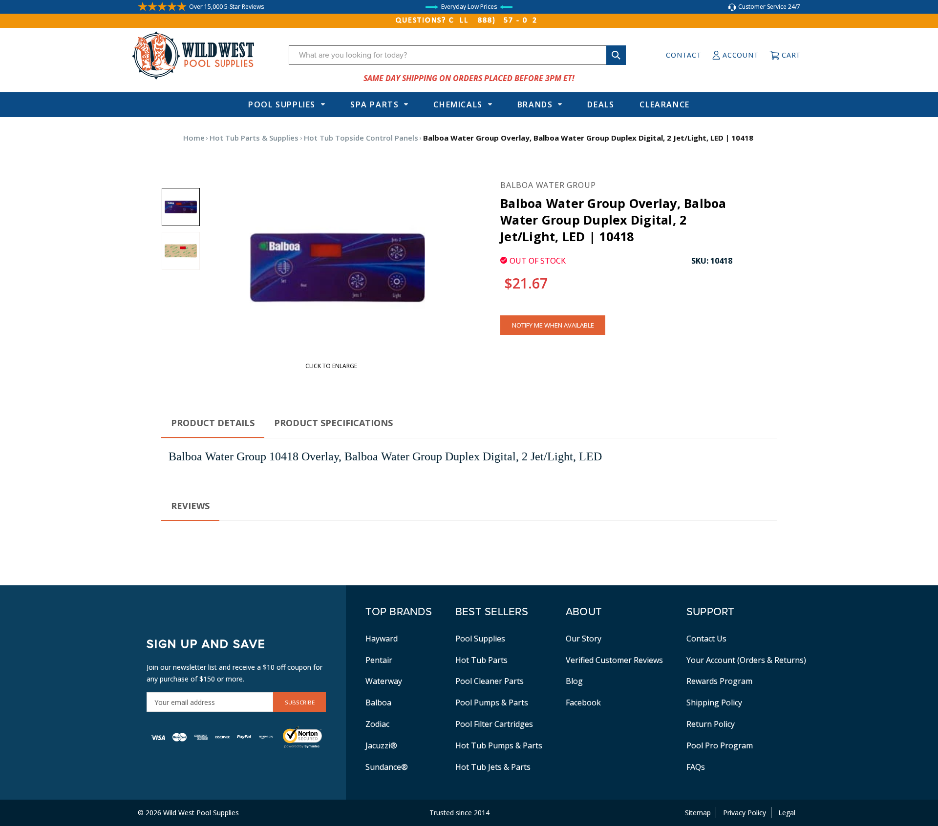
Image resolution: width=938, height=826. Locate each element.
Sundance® (386, 767)
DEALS (600, 104)
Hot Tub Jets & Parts (493, 767)
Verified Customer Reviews (614, 660)
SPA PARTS (374, 104)
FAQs (695, 767)
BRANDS (535, 104)
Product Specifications (333, 423)
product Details (213, 423)
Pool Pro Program (719, 745)
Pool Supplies (282, 104)
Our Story (583, 638)
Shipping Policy (714, 702)
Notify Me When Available (553, 325)
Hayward (381, 638)
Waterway (383, 681)
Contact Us (706, 638)
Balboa (378, 702)
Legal (786, 812)
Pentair (378, 660)
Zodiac (377, 724)
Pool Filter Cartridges (494, 724)
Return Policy (710, 724)
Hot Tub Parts (481, 660)
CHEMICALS (457, 104)
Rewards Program (719, 681)
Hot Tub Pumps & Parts (498, 745)
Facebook (583, 702)
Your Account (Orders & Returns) (746, 660)
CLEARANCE (664, 104)
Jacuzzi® (381, 745)
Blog (574, 681)
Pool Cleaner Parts (489, 681)
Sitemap (698, 812)
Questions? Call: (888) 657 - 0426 (469, 20)
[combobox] (457, 55)
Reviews (190, 506)
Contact (683, 55)
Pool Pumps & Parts (491, 702)
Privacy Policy (744, 812)
